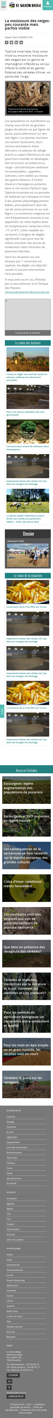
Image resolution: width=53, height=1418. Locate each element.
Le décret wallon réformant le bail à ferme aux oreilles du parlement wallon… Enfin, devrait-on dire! (25, 518)
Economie (11, 1127)
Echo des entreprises (17, 1147)
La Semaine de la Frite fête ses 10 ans (26, 606)
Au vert (10, 1132)
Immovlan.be (13, 1265)
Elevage (10, 1122)
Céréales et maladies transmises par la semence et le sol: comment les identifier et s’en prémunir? (25, 986)
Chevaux (11, 1163)
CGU (9, 1219)
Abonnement (13, 1229)
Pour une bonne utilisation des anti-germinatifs (25, 413)
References (12, 1285)
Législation (12, 1137)
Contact (10, 1224)
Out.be (10, 1295)
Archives (11, 1234)
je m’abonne (13, 1375)
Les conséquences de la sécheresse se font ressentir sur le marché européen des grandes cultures (26, 855)
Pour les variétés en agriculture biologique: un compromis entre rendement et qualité (26, 1019)
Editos (10, 1173)
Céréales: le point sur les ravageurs (23, 1080)
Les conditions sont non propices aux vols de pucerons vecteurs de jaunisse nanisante (22, 921)
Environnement (14, 1152)
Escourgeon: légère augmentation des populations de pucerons (23, 787)
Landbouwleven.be (15, 1396)
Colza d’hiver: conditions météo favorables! (23, 883)
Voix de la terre (14, 1178)
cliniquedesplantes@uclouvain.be (27, 292)
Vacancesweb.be (15, 1270)
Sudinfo (10, 1306)
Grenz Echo (12, 1311)
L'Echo (10, 1301)
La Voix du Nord (14, 1316)
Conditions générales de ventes (27, 1406)
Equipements (13, 1142)
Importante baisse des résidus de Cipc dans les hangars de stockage (26, 483)
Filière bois (12, 1157)
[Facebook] (9, 1387)
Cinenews (11, 1290)
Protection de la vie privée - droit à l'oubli (33, 1411)
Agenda (10, 1203)
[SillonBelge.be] (25, 5)
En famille (11, 1183)
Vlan (9, 1321)
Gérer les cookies (15, 1239)
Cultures (11, 1116)
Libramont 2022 (15, 541)
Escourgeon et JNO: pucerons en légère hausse (26, 818)
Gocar (9, 1259)
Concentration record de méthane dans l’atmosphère (27, 448)
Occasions (12, 1198)
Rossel (10, 1254)
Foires (10, 1168)
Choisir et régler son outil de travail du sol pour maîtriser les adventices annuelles (26, 377)
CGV (9, 1214)
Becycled (11, 1337)
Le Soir (10, 1275)
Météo (10, 1209)
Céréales (8, 37)
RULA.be (11, 1332)
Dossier (28, 534)
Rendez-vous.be (14, 1326)
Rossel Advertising (16, 1280)
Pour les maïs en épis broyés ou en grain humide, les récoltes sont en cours (26, 1049)
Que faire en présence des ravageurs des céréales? (24, 949)
